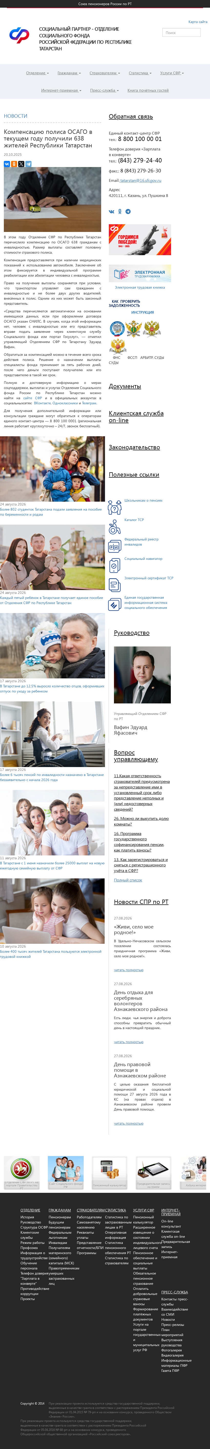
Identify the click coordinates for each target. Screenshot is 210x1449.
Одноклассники (65, 402)
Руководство (132, 632)
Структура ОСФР (34, 1227)
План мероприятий (172, 1332)
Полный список (128, 879)
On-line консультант (171, 1224)
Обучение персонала (28, 1265)
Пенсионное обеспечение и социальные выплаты (145, 1260)
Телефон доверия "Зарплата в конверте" (34, 1278)
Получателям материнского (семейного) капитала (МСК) (61, 1255)
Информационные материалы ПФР (176, 1363)
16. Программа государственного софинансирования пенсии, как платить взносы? (139, 842)
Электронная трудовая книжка (140, 287)
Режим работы (32, 1242)
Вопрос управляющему (136, 755)
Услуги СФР (170, 72)
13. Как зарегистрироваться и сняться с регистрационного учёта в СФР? (141, 865)
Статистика (139, 72)
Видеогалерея (172, 1355)
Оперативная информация (116, 1235)
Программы (86, 1252)
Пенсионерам (60, 1217)
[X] (21, 164)
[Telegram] (28, 164)
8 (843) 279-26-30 (140, 170)
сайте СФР (32, 397)
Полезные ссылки (134, 474)
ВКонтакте (42, 402)
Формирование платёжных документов (145, 1314)
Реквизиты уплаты (85, 1235)
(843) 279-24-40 (139, 160)
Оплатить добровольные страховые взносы (145, 1296)
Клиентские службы (29, 1235)
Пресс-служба (103, 90)
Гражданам (68, 72)
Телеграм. (89, 402)
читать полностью (128, 969)
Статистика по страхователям (117, 1260)
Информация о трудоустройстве (34, 1255)
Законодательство (134, 447)
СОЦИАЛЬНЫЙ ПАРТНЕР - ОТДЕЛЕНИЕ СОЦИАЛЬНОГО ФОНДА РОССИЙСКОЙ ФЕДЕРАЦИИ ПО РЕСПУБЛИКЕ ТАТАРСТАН (105, 14)
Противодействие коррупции (34, 1291)
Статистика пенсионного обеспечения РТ (118, 1247)
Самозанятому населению (89, 1225)
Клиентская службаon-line (136, 416)
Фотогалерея (171, 1350)
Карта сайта (197, 21)
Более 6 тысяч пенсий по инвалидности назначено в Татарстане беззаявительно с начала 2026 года (52, 777)
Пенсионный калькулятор (143, 1219)
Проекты (27, 1298)
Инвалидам (58, 1242)
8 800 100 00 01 (139, 138)
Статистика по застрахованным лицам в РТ (118, 1222)
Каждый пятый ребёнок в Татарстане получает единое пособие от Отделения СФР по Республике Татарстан (51, 600)
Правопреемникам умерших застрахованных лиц (64, 1276)
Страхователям (104, 72)
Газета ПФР (170, 1370)
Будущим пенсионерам (59, 1225)
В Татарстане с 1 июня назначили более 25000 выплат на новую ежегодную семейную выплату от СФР (52, 865)
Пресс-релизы (172, 1324)
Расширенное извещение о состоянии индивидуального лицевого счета (147, 1237)
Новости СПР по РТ (141, 901)
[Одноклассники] (14, 164)
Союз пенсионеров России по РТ (105, 3)
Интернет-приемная (60, 90)
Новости (168, 1319)
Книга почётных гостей (148, 90)
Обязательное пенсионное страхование (144, 1278)
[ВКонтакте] (7, 164)
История (27, 1217)
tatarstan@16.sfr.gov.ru (140, 180)
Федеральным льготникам (60, 1235)
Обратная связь (131, 116)
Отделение (36, 72)
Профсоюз (29, 1247)
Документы (125, 386)
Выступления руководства (171, 1342)
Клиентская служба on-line (173, 1234)
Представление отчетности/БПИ (90, 1245)
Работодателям (89, 1217)
